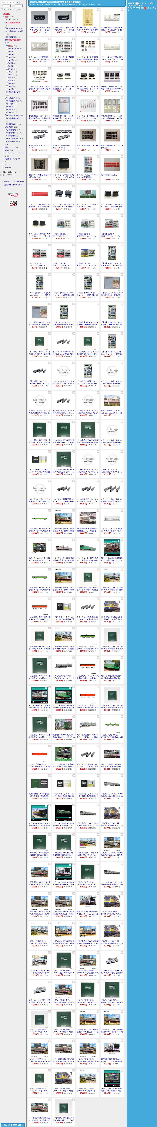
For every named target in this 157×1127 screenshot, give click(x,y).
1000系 (10, 46)
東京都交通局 (12, 37)
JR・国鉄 (9, 19)
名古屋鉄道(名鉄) (13, 115)
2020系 (10, 51)
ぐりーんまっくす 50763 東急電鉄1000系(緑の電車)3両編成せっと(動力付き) (87, 560)
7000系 (10, 75)
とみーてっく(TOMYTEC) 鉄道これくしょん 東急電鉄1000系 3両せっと (63, 354)
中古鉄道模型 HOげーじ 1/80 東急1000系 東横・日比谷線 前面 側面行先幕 (40, 118)
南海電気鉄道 (12, 133)
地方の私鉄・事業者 (13, 141)
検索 (18, 2)
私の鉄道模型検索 (12, 1125)
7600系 (10, 78)
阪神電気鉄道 (12, 130)
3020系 (10, 57)
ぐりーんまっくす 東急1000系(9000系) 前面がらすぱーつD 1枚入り (112, 59)
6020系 (10, 72)
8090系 (10, 83)
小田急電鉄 (11, 98)
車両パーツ (9, 147)
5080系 (10, 66)
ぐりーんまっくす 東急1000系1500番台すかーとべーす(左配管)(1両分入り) (39, 30)
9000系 (10, 89)
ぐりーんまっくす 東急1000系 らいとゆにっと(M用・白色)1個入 (63, 177)
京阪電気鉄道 (12, 124)
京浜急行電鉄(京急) (14, 92)
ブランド (6, 165)
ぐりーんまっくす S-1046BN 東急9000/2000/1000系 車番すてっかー (87, 30)
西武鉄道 (10, 107)
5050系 (10, 63)
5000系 (10, 60)
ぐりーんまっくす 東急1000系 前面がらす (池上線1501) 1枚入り (39, 59)
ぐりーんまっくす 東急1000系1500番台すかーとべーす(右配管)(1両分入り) (63, 30)
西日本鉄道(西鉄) (13, 139)
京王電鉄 (10, 104)
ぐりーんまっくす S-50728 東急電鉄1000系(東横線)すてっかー (63, 59)
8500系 (10, 86)
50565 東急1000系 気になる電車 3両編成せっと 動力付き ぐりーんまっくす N (112, 619)
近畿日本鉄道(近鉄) (14, 118)
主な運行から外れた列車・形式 (13, 181)
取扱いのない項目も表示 (12, 9)
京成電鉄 (10, 112)
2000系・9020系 (13, 49)
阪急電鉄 (10, 127)
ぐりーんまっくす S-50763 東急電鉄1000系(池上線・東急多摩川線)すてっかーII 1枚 (87, 59)
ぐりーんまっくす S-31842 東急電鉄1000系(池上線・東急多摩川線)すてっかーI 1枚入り (39, 89)
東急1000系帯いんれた (109, 175)
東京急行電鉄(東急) (14, 40)
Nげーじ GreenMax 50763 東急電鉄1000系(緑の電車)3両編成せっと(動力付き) (63, 708)
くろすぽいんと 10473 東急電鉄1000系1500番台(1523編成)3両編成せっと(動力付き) (111, 531)
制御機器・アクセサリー (13, 159)
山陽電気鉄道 (12, 136)
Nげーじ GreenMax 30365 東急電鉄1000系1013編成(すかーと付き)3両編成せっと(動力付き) (112, 560)
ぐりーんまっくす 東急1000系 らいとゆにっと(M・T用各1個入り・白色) (39, 236)
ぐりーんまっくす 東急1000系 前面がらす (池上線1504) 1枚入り (112, 30)
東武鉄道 (10, 110)
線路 (6, 150)
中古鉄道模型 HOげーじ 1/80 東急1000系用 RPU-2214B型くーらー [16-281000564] (111, 118)
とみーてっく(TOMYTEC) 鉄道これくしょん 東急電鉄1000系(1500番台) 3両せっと (63, 501)
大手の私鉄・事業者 (13, 22)
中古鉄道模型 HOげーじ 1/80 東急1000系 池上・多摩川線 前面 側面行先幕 (112, 89)
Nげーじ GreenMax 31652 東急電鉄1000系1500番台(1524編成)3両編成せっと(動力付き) (112, 1091)
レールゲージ (8, 168)
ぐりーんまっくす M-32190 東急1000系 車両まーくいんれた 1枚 (87, 118)
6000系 (10, 69)
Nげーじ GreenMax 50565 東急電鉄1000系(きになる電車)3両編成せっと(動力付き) (39, 825)
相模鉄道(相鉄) (12, 101)
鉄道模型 (6, 14)
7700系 (10, 81)
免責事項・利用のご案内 (13, 185)
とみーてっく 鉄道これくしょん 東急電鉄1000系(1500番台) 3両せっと (63, 383)
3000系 (10, 54)
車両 (6, 17)
